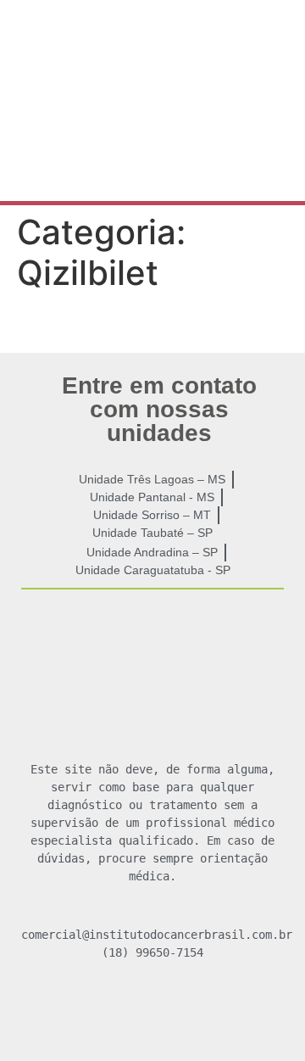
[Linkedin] (201, 1015)
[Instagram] (152, 1015)
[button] (152, 166)
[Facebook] (103, 1015)
